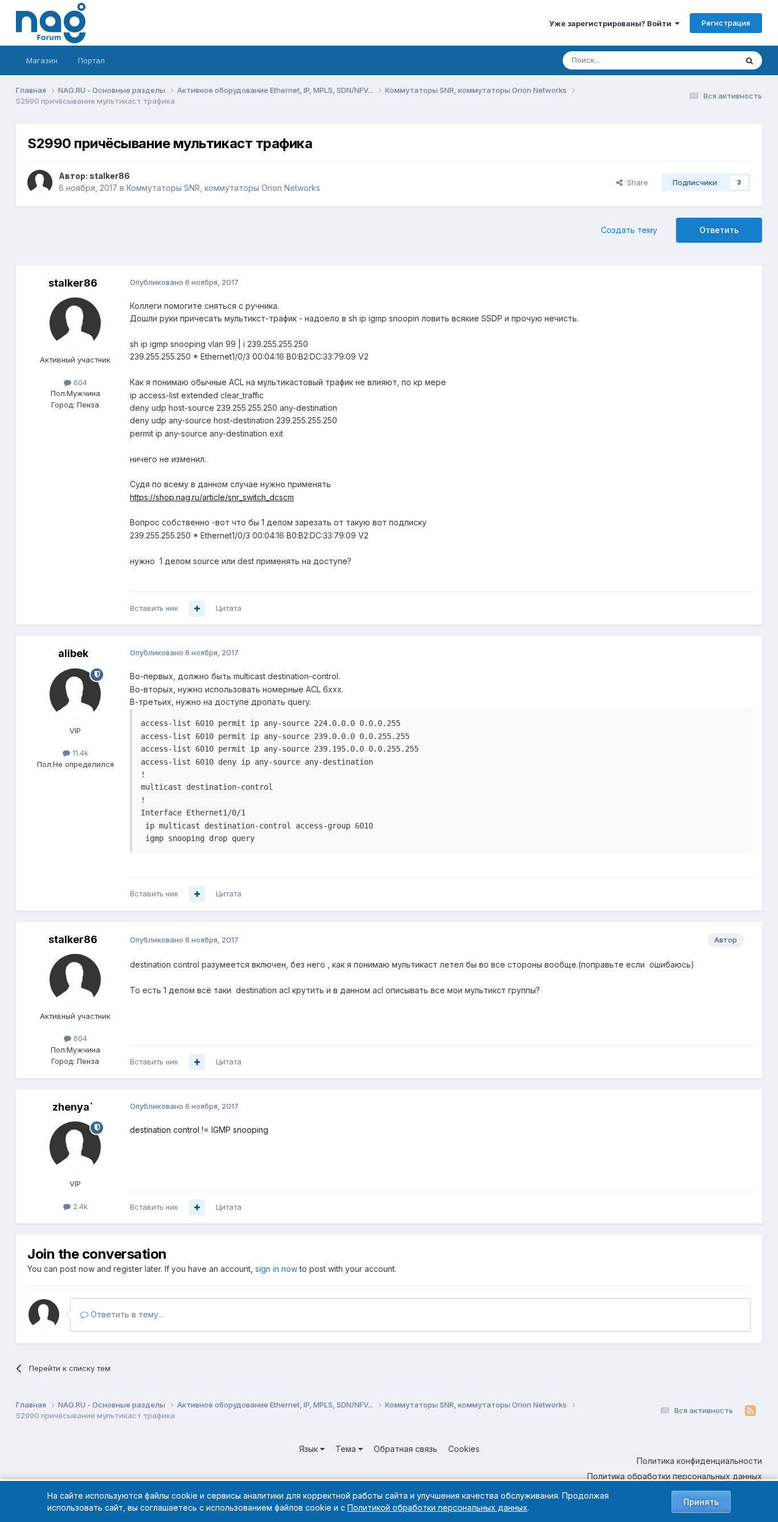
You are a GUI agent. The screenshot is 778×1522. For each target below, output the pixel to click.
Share (635, 182)
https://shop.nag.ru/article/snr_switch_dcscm (212, 497)
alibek (73, 653)
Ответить (719, 230)
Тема (346, 1449)
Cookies (464, 1449)
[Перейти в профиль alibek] (75, 694)
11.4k (79, 752)
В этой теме (701, 60)
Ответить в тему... (125, 1314)
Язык (309, 1449)
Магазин (42, 60)
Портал (91, 60)
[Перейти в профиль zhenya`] (75, 1147)
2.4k (79, 1206)
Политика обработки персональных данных (674, 1476)
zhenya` (72, 1107)
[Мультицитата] (197, 609)
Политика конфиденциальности (699, 1461)
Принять (701, 1502)
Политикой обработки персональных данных (437, 1507)
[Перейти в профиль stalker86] (39, 182)
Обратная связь (405, 1449)
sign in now (276, 1269)
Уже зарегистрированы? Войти (612, 23)
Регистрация (726, 22)
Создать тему (629, 230)
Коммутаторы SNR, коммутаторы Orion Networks (223, 188)
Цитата (228, 608)
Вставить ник (154, 608)
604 (79, 382)
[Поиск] (749, 60)
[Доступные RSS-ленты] (750, 1411)
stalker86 (109, 176)
